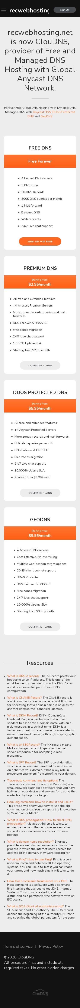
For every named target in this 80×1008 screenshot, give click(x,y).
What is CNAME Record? (24, 697)
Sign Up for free (40, 241)
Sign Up (65, 10)
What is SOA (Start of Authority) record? (35, 906)
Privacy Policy (51, 946)
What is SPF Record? (21, 762)
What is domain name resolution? (30, 841)
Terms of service (18, 946)
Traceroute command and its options (32, 780)
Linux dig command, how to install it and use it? (40, 802)
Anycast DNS (42, 112)
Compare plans (40, 365)
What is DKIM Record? (22, 715)
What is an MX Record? (23, 744)
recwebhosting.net (29, 10)
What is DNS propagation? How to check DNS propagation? (39, 822)
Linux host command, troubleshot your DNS (37, 881)
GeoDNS (46, 116)
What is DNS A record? (23, 676)
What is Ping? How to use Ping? (29, 859)
